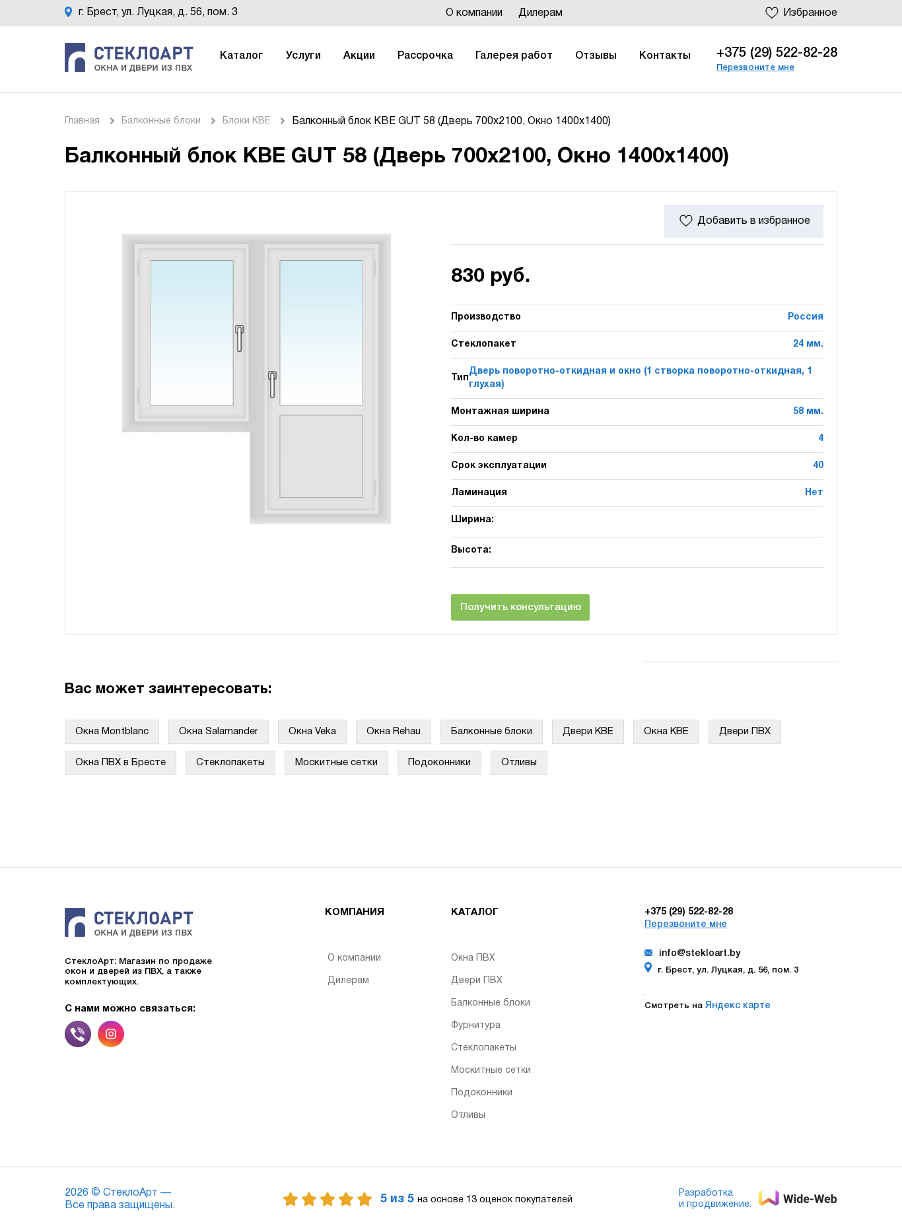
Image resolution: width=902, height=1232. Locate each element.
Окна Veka (312, 731)
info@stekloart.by (699, 953)
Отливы (519, 762)
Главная (82, 121)
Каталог (241, 56)
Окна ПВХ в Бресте (120, 762)
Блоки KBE (246, 121)
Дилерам (540, 13)
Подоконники (439, 762)
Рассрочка (425, 56)
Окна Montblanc (112, 731)
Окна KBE (666, 731)
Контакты (665, 56)
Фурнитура (476, 1025)
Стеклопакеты (230, 762)
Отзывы (596, 56)
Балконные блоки (161, 121)
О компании (475, 13)
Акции (359, 56)
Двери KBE (588, 731)
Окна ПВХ (473, 958)
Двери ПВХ (745, 731)
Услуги (303, 56)
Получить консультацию (520, 607)
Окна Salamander (218, 731)
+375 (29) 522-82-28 (776, 53)
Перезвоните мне (755, 67)
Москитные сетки (336, 762)
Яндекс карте (737, 1006)
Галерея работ (514, 56)
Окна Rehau (393, 731)
